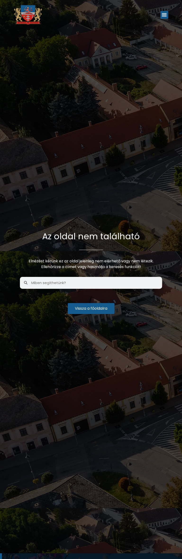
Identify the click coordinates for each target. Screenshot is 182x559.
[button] (164, 15)
